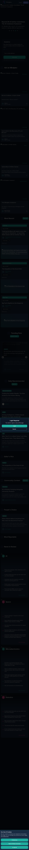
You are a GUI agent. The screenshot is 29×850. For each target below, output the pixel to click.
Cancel (14, 429)
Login (14, 426)
